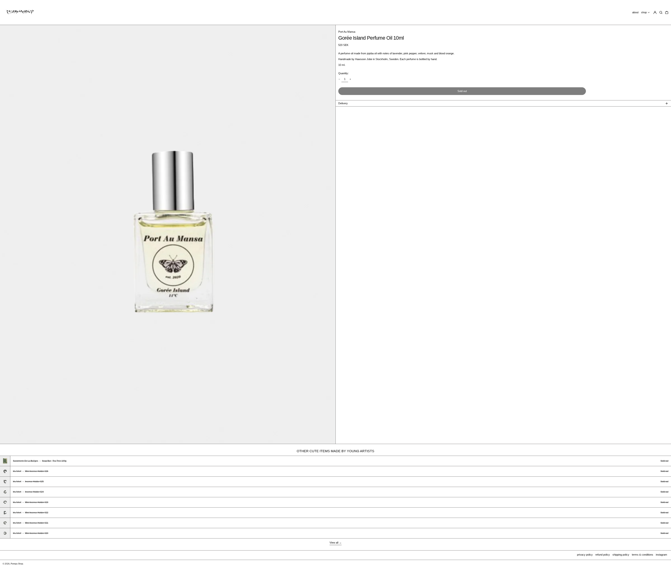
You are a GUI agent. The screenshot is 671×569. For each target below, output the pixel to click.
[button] (666, 12)
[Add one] (350, 79)
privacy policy (585, 554)
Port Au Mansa (346, 31)
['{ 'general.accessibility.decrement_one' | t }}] (339, 79)
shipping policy (620, 554)
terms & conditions (642, 554)
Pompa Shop (17, 564)
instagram (661, 554)
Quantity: (343, 73)
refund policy (602, 554)
